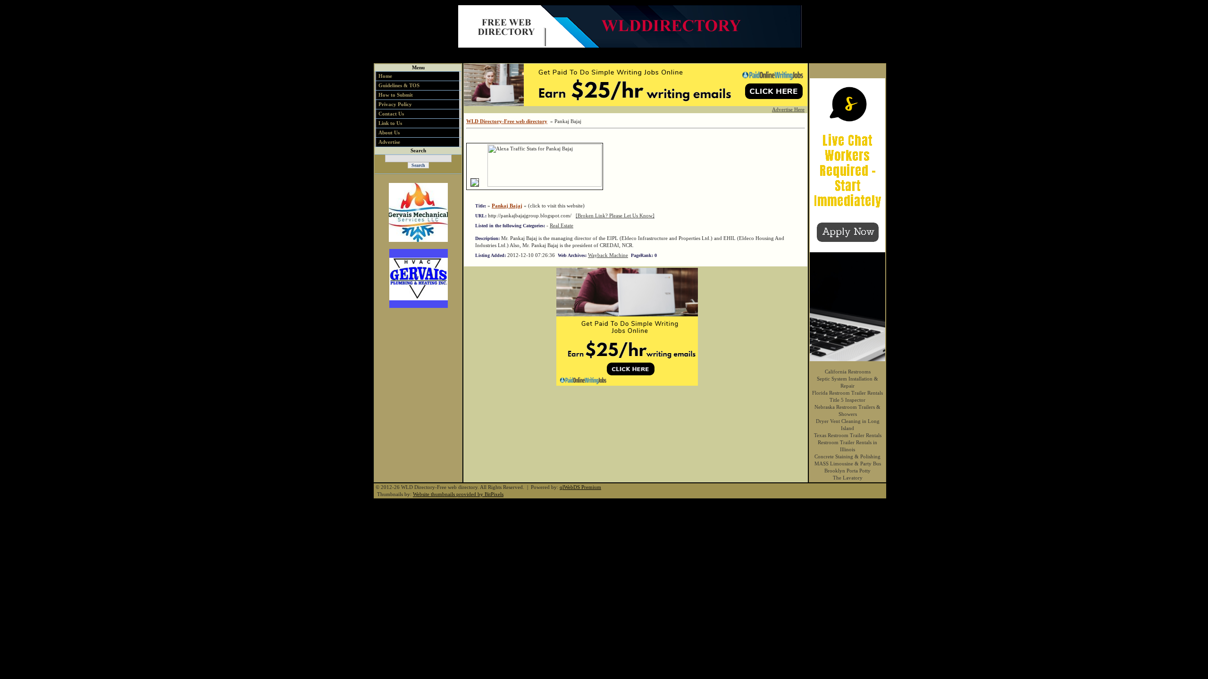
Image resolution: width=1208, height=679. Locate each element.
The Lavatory (848, 477)
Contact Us (391, 113)
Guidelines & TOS (398, 85)
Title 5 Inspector (847, 400)
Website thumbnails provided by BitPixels (458, 494)
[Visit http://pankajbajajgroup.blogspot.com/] (474, 185)
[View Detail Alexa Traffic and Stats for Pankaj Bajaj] (484, 185)
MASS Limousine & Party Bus (847, 463)
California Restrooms (848, 371)
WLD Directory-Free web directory (506, 121)
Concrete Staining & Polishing (847, 456)
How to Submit (395, 95)
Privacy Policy (395, 104)
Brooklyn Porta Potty (847, 470)
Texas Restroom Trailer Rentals (847, 435)
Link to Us (390, 123)
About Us (389, 132)
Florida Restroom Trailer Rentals (847, 393)
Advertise (389, 142)
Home (385, 76)
